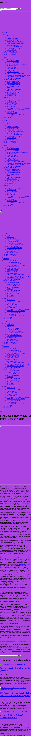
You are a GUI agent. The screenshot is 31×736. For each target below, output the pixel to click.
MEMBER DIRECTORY (10, 53)
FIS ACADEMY (11, 102)
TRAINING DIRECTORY (17, 114)
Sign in (2, 210)
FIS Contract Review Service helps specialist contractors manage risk (15, 694)
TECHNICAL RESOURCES (15, 62)
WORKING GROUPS (13, 48)
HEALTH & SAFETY (13, 70)
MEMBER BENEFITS (13, 84)
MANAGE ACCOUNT (13, 86)
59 (11, 735)
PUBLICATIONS (12, 91)
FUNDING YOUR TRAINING (16, 109)
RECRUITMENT (12, 103)
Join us (2, 208)
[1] (26, 493)
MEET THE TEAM (12, 45)
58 (10, 735)
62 (15, 735)
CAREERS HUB (12, 105)
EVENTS (6, 57)
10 (5, 735)
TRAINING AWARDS (13, 111)
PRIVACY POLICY (12, 51)
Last (24, 735)
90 (20, 735)
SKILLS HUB (7, 97)
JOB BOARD (11, 106)
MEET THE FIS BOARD (14, 40)
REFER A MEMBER (13, 92)
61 (14, 735)
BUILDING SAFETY (13, 65)
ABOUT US (7, 34)
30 (7, 735)
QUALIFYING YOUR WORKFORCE (18, 108)
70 (18, 735)
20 (6, 735)
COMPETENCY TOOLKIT (15, 100)
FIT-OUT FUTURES (13, 39)
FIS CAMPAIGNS (12, 37)
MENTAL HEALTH (13, 72)
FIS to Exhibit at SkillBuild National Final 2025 (12, 716)
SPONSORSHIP (11, 94)
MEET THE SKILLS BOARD (15, 43)
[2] (24, 523)
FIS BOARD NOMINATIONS (15, 42)
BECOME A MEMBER (13, 83)
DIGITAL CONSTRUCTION (15, 73)
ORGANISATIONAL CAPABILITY (17, 64)
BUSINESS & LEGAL (13, 67)
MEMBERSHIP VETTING (14, 46)
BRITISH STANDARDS (14, 78)
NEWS (5, 56)
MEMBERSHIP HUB (9, 80)
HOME (5, 32)
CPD (11, 116)
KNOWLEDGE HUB (9, 59)
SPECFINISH (7, 117)
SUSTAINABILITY (12, 68)
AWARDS (10, 87)
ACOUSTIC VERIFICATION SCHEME (18, 75)
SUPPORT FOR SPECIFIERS (15, 76)
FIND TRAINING (12, 113)
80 (19, 735)
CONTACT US (11, 50)
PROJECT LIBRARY (9, 54)
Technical (10, 423)
